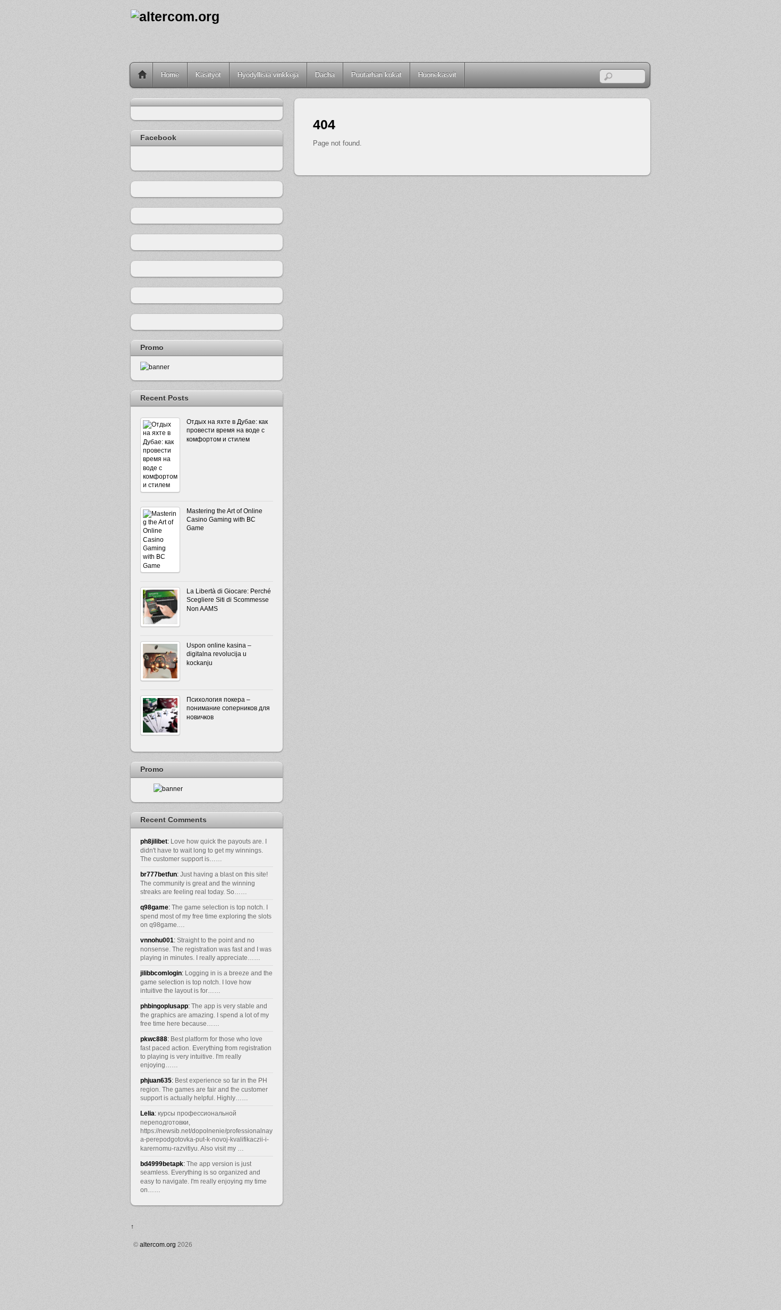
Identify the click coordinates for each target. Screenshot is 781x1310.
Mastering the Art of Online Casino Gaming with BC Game (224, 519)
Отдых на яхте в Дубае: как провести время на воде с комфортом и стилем (227, 430)
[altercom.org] (175, 17)
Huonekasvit (437, 75)
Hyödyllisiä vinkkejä (268, 75)
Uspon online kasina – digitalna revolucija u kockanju (218, 654)
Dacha (325, 75)
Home (142, 75)
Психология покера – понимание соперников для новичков (228, 708)
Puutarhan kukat (376, 75)
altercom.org (158, 1244)
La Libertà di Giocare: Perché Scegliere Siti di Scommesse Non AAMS (228, 600)
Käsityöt (208, 75)
